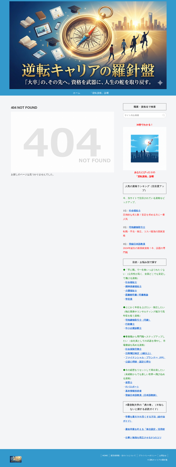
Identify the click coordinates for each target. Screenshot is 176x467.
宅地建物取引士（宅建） (138, 320)
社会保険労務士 (133, 349)
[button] (163, 115)
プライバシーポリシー (148, 455)
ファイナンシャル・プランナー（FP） (145, 357)
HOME (105, 455)
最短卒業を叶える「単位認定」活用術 (145, 429)
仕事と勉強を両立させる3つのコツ (143, 437)
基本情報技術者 (133, 391)
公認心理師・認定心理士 (138, 361)
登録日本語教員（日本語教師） (141, 395)
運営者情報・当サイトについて (123, 455)
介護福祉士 (131, 290)
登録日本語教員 (137, 244)
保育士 (128, 382)
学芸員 (128, 299)
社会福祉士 (135, 210)
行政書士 (130, 324)
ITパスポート (132, 386)
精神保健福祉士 (133, 286)
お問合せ (162, 455)
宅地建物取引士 (137, 227)
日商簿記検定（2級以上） (138, 353)
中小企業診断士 (133, 328)
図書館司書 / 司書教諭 (136, 295)
